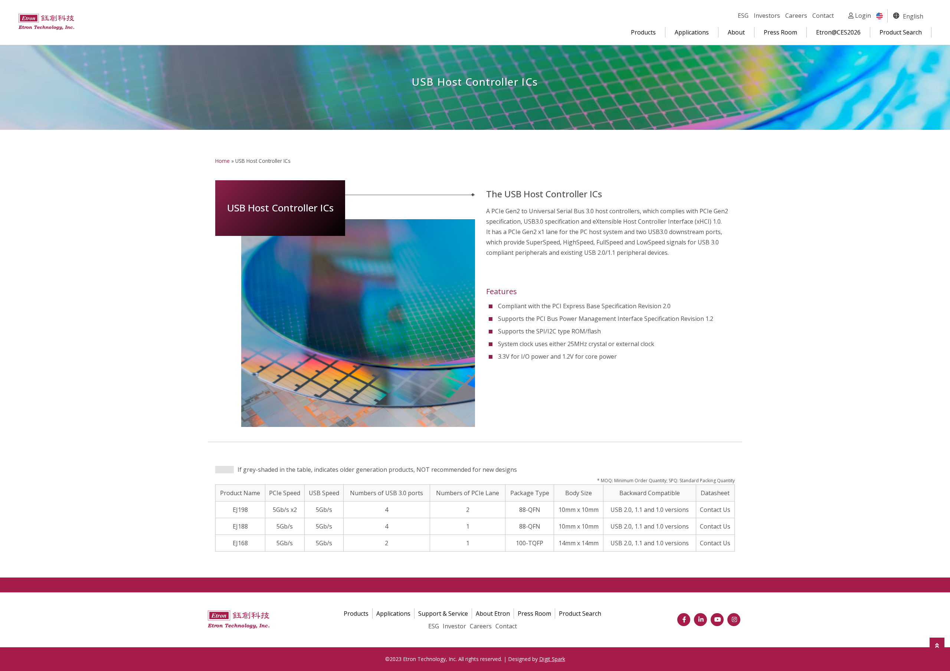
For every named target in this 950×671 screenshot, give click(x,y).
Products (643, 32)
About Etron (493, 613)
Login (862, 15)
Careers (796, 15)
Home (222, 160)
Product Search (900, 32)
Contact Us (715, 510)
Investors (767, 15)
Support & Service (443, 613)
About (736, 32)
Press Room (780, 32)
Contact (823, 15)
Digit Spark (552, 658)
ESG (743, 15)
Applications (692, 32)
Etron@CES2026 (838, 32)
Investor (454, 626)
